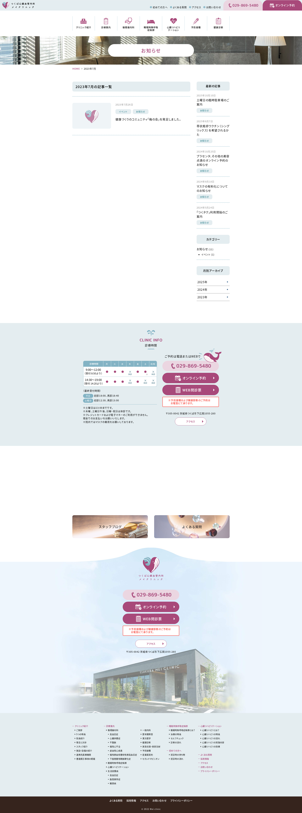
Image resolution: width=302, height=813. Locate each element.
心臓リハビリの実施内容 (213, 742)
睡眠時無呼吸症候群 (151, 28)
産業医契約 (147, 754)
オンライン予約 (285, 5)
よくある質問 (180, 7)
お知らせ (140, 111)
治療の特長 (176, 734)
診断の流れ (176, 742)
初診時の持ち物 (178, 754)
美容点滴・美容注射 (151, 746)
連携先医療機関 (83, 754)
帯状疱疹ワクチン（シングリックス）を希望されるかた (213, 130)
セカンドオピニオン (150, 758)
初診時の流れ (177, 758)
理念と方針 (81, 742)
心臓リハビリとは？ (210, 730)
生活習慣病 (113, 771)
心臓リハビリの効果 (211, 746)
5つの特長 (81, 734)
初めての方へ (160, 7)
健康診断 (218, 27)
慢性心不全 (115, 746)
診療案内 (106, 27)
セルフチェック (177, 738)
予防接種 (196, 27)
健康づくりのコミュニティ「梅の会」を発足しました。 (148, 119)
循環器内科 (128, 27)
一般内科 (146, 730)
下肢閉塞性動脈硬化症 (120, 758)
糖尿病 (113, 783)
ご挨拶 (79, 730)
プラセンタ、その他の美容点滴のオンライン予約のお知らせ (213, 160)
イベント (123, 111)
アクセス (196, 7)
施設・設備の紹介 (84, 750)
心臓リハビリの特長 (211, 734)
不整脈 (113, 742)
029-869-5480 (245, 5)
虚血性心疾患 (116, 750)
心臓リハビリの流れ (211, 738)
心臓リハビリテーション (173, 28)
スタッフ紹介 (82, 746)
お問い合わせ (213, 7)
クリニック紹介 (83, 27)
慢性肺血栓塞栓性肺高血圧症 (123, 754)
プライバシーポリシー (210, 771)
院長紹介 (80, 738)
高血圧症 (114, 734)
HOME (76, 68)
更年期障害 (147, 734)
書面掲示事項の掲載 (85, 758)
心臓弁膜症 (115, 738)
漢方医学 (146, 738)
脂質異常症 (115, 779)
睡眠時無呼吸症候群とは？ (183, 730)
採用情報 (205, 758)
